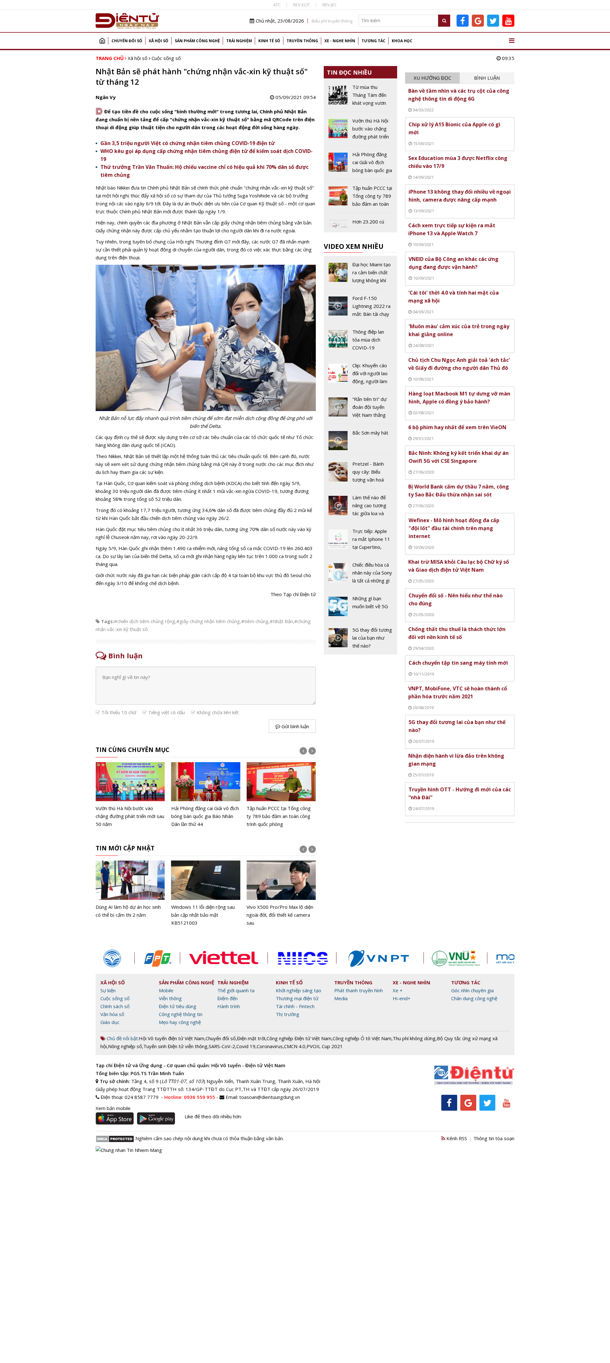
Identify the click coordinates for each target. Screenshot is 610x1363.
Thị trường (287, 1014)
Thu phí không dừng (414, 1038)
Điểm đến (227, 998)
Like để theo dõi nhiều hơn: (213, 1116)
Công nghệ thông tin (180, 1014)
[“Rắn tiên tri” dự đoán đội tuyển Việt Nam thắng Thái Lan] (360, 409)
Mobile (166, 990)
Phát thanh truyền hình (358, 990)
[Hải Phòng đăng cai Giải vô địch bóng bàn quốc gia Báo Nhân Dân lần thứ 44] (130, 795)
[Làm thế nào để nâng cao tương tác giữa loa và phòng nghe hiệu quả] (360, 508)
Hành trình (228, 1006)
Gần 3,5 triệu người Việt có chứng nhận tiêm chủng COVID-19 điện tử (187, 143)
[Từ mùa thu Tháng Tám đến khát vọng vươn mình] (360, 97)
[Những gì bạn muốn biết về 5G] (360, 608)
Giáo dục (109, 1022)
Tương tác (373, 40)
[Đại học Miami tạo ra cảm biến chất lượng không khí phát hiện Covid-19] (360, 275)
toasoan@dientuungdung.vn (269, 1097)
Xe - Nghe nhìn (339, 40)
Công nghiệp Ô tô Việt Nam (362, 1038)
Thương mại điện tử (297, 998)
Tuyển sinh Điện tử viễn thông (175, 1046)
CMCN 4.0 (294, 1046)
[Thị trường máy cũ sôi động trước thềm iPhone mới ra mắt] (281, 890)
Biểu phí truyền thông (332, 21)
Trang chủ (102, 41)
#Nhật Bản (281, 621)
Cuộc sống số (166, 58)
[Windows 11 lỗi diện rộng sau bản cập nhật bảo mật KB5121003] (130, 894)
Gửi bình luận (294, 726)
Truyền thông (302, 40)
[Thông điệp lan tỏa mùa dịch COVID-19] (360, 342)
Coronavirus (270, 1046)
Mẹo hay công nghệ (180, 1022)
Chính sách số (115, 1006)
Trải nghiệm (239, 40)
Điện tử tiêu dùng (177, 1006)
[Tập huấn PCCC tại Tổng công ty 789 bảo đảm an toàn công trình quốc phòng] (206, 795)
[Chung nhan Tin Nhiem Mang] (129, 1150)
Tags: (107, 621)
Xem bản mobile (113, 1108)
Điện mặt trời (251, 1038)
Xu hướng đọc (432, 78)
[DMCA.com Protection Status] (115, 1138)
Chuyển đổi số (127, 40)
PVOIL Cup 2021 (325, 1046)
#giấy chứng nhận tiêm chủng (208, 621)
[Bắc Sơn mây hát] (360, 442)
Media (341, 998)
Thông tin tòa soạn (493, 1138)
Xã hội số (158, 40)
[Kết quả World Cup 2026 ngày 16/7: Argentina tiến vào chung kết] (281, 795)
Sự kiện (108, 990)
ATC (277, 5)
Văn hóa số (112, 1014)
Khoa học (402, 40)
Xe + (398, 990)
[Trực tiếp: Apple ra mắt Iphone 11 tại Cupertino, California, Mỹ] (360, 541)
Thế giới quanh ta (235, 990)
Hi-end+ (401, 998)
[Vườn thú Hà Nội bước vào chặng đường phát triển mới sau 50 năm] (360, 131)
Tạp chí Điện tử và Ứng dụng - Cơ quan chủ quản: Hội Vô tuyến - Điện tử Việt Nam (190, 1065)
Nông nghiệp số (125, 1046)
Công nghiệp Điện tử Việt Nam (299, 1038)
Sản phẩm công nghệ (197, 40)
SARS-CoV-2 (222, 1046)
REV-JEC (329, 5)
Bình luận (487, 78)
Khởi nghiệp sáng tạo (298, 990)
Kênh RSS (456, 1138)
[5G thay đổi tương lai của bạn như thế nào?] (360, 638)
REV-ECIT (301, 5)
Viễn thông (170, 998)
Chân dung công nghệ (474, 998)
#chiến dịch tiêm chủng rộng (144, 621)
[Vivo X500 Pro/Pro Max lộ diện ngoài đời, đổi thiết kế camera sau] (206, 894)
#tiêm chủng (254, 621)
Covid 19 (245, 1046)
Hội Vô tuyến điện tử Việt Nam (171, 1038)
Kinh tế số (269, 40)
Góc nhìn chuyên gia (472, 990)
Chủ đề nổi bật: (122, 1038)
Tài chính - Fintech (295, 1006)
